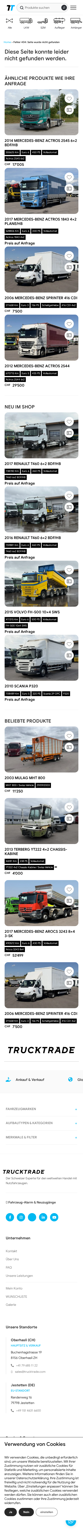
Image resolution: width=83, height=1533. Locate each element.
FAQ (9, 1267)
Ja (10, 1512)
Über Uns (12, 1259)
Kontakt (11, 1251)
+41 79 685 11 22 (27, 1365)
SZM (43, 27)
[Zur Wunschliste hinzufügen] (69, 98)
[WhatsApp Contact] (71, 1521)
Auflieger (59, 27)
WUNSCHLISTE (16, 1297)
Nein (26, 1512)
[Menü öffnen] (73, 8)
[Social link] (10, 1217)
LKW (26, 27)
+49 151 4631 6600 (28, 1410)
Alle (9, 27)
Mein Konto (14, 1288)
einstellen (46, 1512)
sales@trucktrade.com (30, 1372)
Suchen (22, 8)
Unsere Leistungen (19, 1276)
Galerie (11, 1305)
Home (7, 42)
